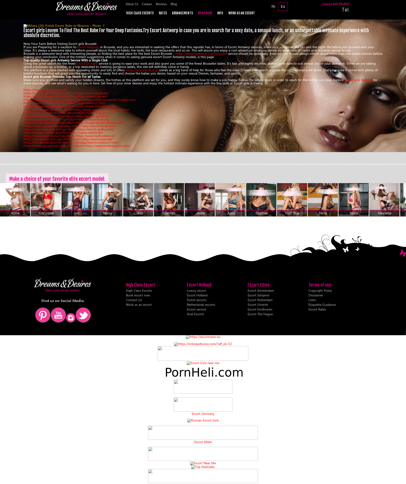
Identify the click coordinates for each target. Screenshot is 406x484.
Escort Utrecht (258, 304)
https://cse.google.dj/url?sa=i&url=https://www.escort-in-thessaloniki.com (76, 109)
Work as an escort (241, 13)
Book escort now (138, 295)
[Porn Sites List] (203, 378)
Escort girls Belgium (358, 80)
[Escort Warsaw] (203, 482)
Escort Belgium (87, 47)
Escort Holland (197, 295)
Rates (163, 13)
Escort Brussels (87, 63)
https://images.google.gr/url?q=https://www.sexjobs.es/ (63, 132)
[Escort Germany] (203, 404)
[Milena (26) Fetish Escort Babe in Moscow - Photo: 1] (203, 26)
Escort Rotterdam (260, 300)
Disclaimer (315, 295)
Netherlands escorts (201, 304)
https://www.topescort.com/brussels (201, 53)
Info (220, 13)
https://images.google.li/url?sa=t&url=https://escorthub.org (66, 119)
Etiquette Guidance (322, 304)
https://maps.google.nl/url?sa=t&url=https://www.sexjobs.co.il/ (68, 112)
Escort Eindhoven (260, 309)
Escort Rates (317, 309)
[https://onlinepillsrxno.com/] (203, 344)
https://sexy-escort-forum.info (44, 89)
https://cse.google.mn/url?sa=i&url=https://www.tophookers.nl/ (69, 136)
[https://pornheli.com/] (203, 359)
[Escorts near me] (203, 363)
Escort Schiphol (258, 295)
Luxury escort (196, 290)
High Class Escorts (140, 13)
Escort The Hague (260, 314)
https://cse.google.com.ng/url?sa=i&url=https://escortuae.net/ (68, 139)
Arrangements (182, 13)
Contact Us (134, 300)
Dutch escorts (197, 300)
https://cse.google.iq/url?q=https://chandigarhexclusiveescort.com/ (71, 142)
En (283, 6)
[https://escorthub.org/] (203, 387)
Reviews (161, 4)
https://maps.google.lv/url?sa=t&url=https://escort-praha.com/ (68, 129)
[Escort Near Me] (203, 463)
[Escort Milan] (203, 438)
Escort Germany (203, 413)
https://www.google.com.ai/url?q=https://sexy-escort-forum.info (69, 126)
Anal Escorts (195, 314)
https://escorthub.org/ (142, 70)
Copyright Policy (320, 290)
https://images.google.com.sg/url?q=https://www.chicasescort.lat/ (70, 106)
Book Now (205, 13)
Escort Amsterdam (261, 290)
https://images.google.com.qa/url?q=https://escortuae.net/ (65, 96)
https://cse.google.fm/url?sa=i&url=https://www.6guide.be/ (65, 93)
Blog (174, 4)
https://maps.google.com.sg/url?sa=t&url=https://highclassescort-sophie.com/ (79, 99)
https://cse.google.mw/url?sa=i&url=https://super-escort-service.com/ (73, 122)
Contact (147, 4)
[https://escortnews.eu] (203, 336)
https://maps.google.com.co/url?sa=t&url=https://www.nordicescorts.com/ (76, 145)
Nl (273, 6)
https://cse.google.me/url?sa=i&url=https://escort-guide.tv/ (66, 116)
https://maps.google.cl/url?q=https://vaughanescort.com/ (64, 103)
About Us (131, 4)
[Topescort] (203, 459)
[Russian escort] (203, 420)
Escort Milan (203, 442)
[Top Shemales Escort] (203, 466)
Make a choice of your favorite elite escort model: (57, 179)
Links (312, 300)
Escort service (196, 309)
